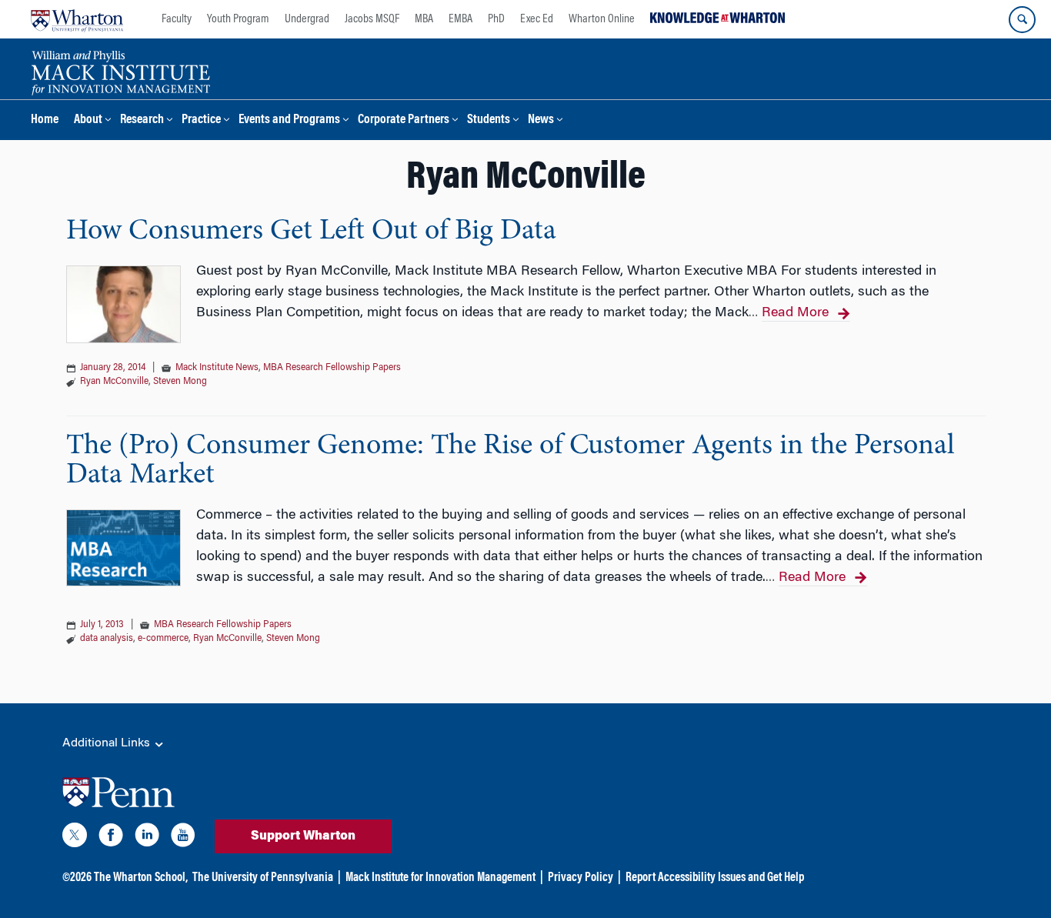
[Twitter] (74, 838)
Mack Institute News (217, 367)
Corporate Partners (403, 120)
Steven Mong (180, 381)
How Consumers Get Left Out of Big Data (311, 231)
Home (44, 120)
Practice (201, 120)
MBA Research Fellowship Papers (332, 367)
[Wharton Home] (77, 19)
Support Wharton (303, 836)
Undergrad (307, 19)
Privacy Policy (580, 878)
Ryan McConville (114, 381)
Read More (795, 313)
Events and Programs (289, 120)
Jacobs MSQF (372, 19)
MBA (424, 19)
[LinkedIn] (147, 838)
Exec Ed (536, 19)
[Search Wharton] (1022, 19)
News (541, 120)
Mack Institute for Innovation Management (440, 878)
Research (142, 120)
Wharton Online (602, 19)
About (88, 120)
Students (488, 120)
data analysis (106, 638)
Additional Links (107, 743)
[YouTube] (183, 838)
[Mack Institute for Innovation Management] (120, 70)
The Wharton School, (141, 878)
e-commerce (163, 638)
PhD (496, 19)
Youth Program (238, 19)
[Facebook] (110, 838)
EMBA (460, 19)
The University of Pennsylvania (262, 878)
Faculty (177, 19)
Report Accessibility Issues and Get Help (715, 878)
